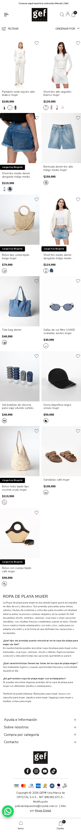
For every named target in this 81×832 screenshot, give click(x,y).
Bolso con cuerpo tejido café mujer (16, 570)
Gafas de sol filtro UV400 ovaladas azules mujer (59, 331)
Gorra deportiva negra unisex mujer (57, 406)
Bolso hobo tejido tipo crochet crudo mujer (15, 488)
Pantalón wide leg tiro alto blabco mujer (18, 93)
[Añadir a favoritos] (37, 43)
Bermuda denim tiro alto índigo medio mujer (58, 168)
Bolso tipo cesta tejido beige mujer (15, 256)
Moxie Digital (43, 810)
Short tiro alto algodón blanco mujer (57, 93)
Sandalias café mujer (56, 480)
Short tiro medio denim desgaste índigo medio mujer (16, 175)
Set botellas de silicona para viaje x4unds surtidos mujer (18, 406)
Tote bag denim (11, 330)
